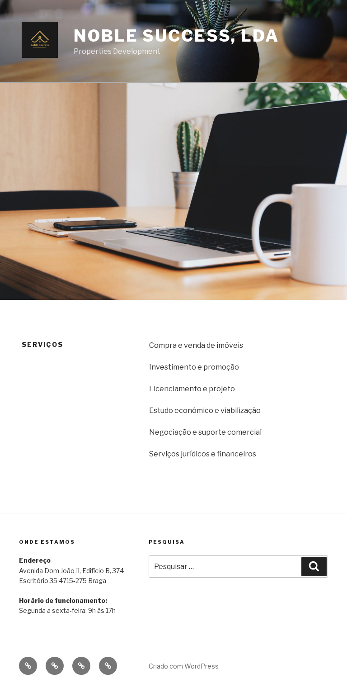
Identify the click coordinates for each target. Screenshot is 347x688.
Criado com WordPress (184, 666)
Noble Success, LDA (176, 36)
